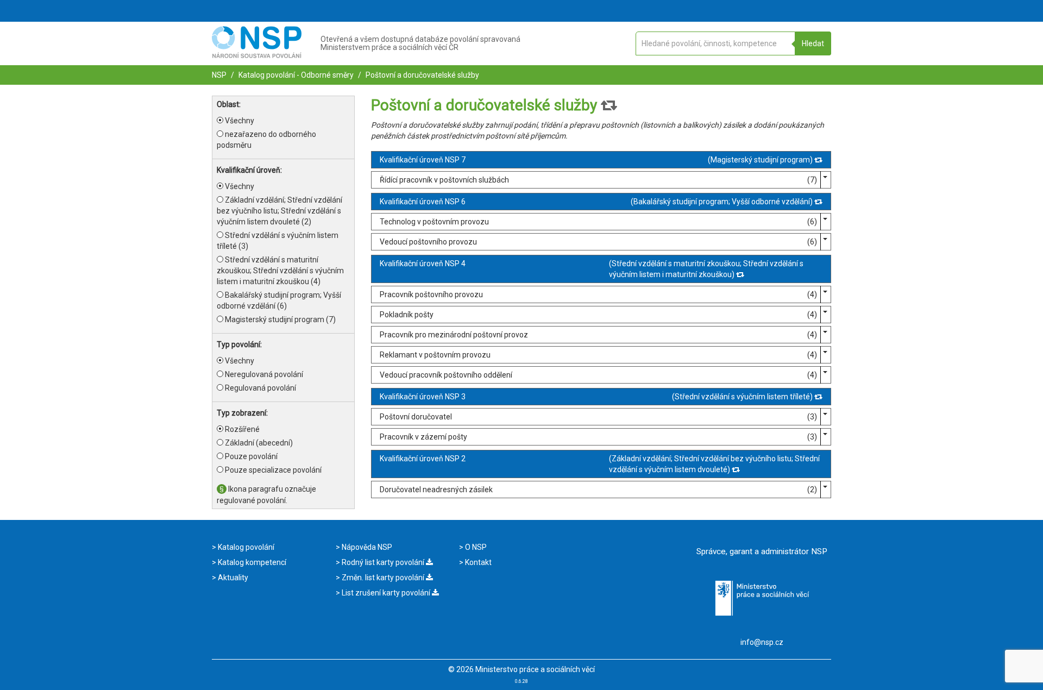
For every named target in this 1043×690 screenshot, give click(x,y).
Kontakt (477, 562)
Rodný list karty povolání (383, 562)
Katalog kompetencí (251, 562)
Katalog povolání (245, 547)
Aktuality (232, 577)
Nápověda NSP (366, 547)
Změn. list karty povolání (383, 577)
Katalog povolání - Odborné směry (295, 75)
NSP (219, 75)
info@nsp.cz (761, 642)
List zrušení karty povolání (386, 592)
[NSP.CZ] (256, 55)
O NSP (475, 547)
